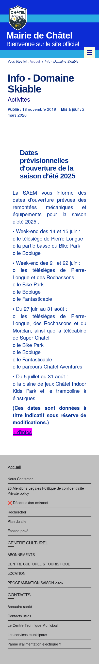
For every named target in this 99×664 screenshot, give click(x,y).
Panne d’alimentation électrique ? (34, 644)
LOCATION (16, 573)
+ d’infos (22, 432)
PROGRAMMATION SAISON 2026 (35, 582)
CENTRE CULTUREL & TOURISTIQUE (39, 563)
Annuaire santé (20, 606)
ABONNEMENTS (21, 554)
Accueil (35, 61)
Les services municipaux (27, 634)
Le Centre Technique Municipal (33, 625)
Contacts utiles (19, 615)
